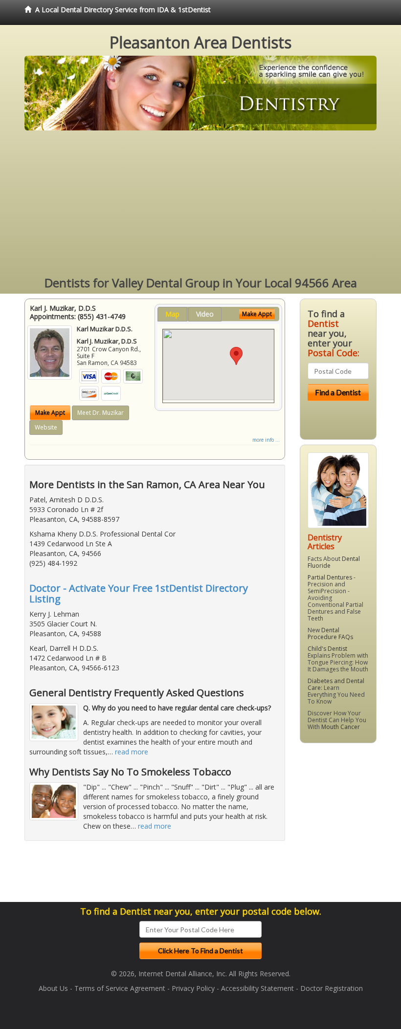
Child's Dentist (327, 648)
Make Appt (50, 412)
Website (46, 427)
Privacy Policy (193, 988)
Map (172, 314)
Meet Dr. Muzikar (100, 412)
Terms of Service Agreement (119, 988)
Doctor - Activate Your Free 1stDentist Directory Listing (138, 593)
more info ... (266, 439)
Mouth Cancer (340, 727)
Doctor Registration (331, 988)
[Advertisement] (200, 203)
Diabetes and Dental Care (336, 684)
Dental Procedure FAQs (330, 633)
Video (205, 314)
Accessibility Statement (257, 988)
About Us (53, 988)
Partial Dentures (330, 577)
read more (131, 751)
